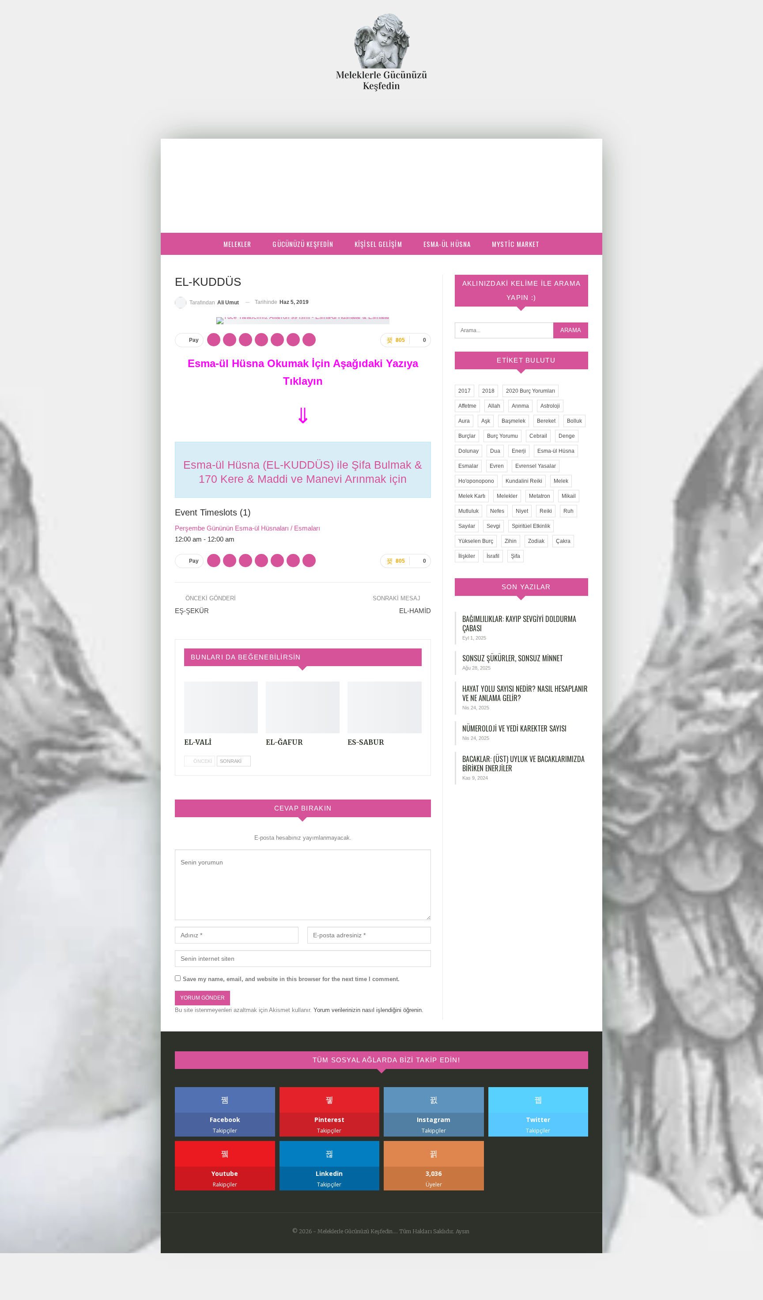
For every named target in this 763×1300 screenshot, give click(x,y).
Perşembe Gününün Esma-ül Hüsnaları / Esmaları (247, 528)
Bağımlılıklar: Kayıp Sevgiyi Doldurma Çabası (519, 623)
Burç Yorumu (502, 436)
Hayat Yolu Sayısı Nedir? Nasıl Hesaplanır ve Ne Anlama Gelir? (525, 693)
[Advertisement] (381, 158)
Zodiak (536, 541)
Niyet (522, 511)
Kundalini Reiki (524, 481)
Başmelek (513, 421)
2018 (488, 391)
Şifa (515, 556)
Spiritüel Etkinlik (531, 526)
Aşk (485, 421)
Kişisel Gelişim (378, 244)
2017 (464, 391)
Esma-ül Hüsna (447, 244)
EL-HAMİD (415, 610)
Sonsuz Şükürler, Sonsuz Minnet (512, 658)
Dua (495, 451)
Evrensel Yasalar (535, 466)
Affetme (467, 406)
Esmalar (468, 466)
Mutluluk (468, 511)
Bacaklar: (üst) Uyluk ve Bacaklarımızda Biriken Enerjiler (523, 763)
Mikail (569, 496)
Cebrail (538, 436)
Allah (494, 406)
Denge (567, 436)
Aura (464, 421)
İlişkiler (466, 556)
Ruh (568, 511)
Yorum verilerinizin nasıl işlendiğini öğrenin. (368, 1010)
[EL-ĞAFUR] (303, 707)
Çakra (563, 541)
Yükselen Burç (475, 541)
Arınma (520, 406)
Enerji (519, 451)
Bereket (546, 421)
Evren (497, 466)
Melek (561, 481)
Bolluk (574, 421)
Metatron (539, 496)
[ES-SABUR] (384, 707)
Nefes (497, 511)
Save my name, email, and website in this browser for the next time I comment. (291, 979)
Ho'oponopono (476, 481)
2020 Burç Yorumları (530, 391)
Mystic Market (516, 244)
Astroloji (550, 406)
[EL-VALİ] (221, 707)
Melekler (237, 244)
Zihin (511, 541)
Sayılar (466, 526)
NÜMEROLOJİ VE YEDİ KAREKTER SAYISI (514, 728)
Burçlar (467, 436)
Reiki (546, 511)
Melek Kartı (471, 496)
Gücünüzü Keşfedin (302, 244)
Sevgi (493, 526)
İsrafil (493, 556)
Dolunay (468, 451)
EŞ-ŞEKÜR (192, 610)
